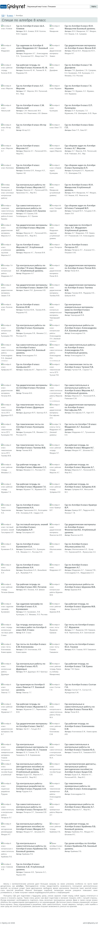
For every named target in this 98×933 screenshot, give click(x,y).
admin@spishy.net (90, 923)
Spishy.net (16, 7)
